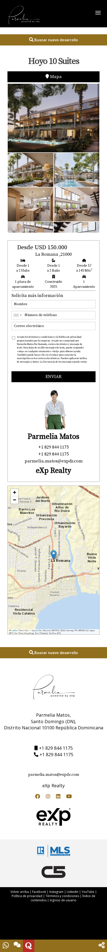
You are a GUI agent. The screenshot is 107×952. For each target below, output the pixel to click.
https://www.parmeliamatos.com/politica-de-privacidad (47, 365)
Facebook (39, 892)
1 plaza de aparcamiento (23, 284)
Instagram (56, 892)
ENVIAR (53, 376)
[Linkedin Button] (58, 797)
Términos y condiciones (62, 896)
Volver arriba (19, 892)
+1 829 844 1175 (56, 748)
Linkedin (72, 892)
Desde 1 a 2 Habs (23, 268)
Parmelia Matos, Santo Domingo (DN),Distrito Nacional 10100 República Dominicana (53, 721)
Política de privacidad (27, 896)
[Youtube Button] (69, 797)
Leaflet (14, 630)
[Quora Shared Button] (28, 946)
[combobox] (17, 315)
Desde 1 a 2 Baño (53, 268)
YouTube (88, 892)
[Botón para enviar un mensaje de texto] (17, 946)
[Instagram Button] (48, 797)
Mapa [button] (55, 77)
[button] (54, 555)
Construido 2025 (53, 284)
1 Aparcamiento (84, 284)
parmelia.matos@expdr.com (53, 774)
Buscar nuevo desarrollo (55, 40)
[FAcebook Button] (37, 797)
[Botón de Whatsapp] (5, 946)
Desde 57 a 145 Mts (84, 268)
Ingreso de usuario (63, 900)
